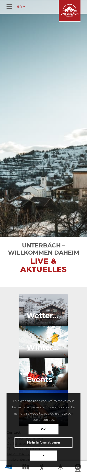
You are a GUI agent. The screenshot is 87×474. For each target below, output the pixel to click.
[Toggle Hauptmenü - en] (47, 7)
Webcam (78, 468)
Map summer (26, 468)
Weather (61, 468)
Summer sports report (43, 468)
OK (43, 429)
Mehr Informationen (43, 442)
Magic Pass (8, 468)
